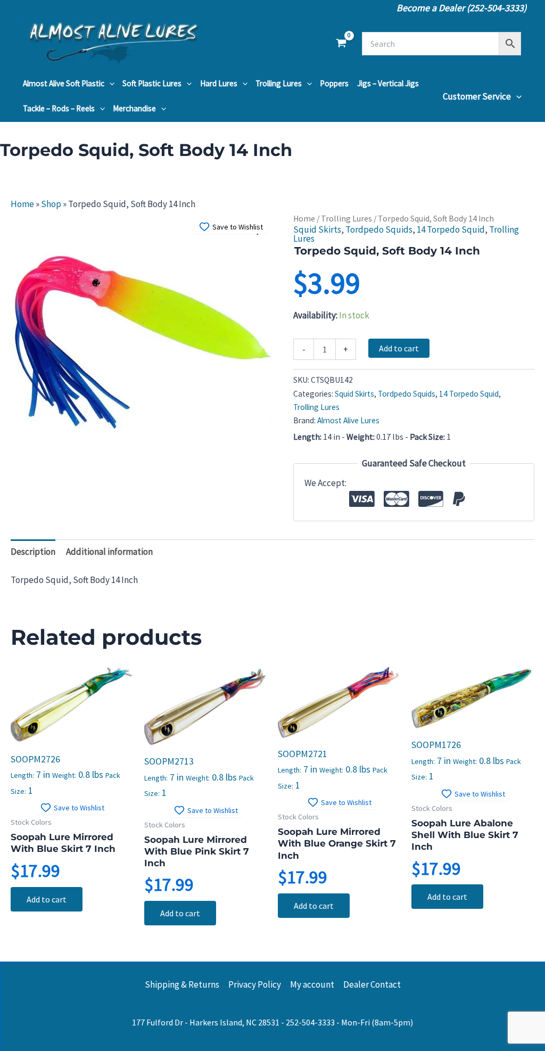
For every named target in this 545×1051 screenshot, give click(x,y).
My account (312, 984)
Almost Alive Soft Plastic (63, 83)
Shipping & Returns (182, 984)
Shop (51, 204)
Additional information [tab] (109, 551)
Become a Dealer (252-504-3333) (461, 8)
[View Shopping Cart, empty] (341, 43)
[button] (109, 83)
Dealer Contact (372, 984)
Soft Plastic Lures (151, 83)
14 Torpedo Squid (451, 229)
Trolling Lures (278, 83)
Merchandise (134, 108)
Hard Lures (218, 83)
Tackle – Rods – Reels (59, 108)
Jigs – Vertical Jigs (388, 83)
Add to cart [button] (47, 899)
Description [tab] (33, 551)
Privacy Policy (254, 984)
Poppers (334, 83)
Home (22, 204)
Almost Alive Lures (348, 420)
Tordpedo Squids (378, 229)
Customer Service (477, 96)
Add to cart (399, 348)
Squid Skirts (317, 229)
